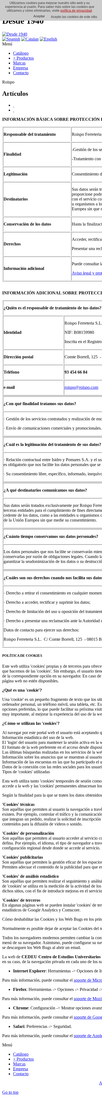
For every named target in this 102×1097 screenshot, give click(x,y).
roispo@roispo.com (81, 387)
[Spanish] (11, 39)
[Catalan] (30, 39)
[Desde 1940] (14, 34)
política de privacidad (76, 11)
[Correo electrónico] (13, 110)
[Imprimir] (13, 105)
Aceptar (39, 16)
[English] (48, 39)
